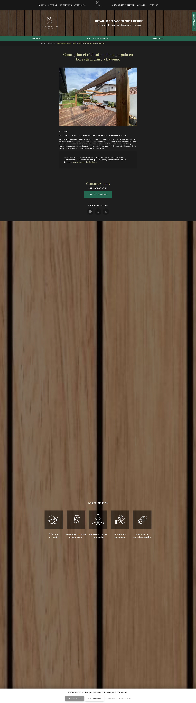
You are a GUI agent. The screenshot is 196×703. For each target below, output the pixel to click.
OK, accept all (75, 698)
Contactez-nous (158, 38)
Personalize (111, 699)
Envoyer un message (98, 194)
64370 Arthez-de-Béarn (99, 38)
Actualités (51, 43)
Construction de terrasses (72, 5)
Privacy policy (125, 699)
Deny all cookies (95, 698)
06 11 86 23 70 (37, 38)
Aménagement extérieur (123, 5)
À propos (52, 5)
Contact (154, 5)
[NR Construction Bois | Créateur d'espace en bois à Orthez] (98, 5)
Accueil (42, 5)
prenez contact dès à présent (85, 162)
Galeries (141, 5)
